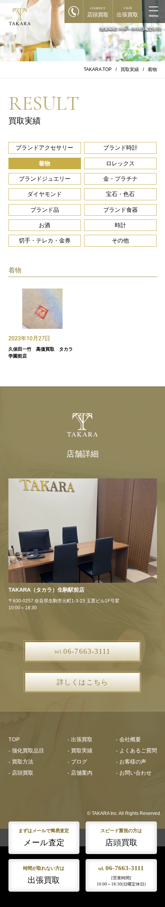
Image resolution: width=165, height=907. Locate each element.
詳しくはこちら (82, 682)
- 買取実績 (80, 751)
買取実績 (129, 69)
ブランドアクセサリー (44, 148)
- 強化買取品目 (26, 751)
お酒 (44, 225)
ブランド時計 (120, 148)
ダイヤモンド (44, 194)
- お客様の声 (131, 762)
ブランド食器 (120, 210)
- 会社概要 (128, 739)
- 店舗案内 (80, 773)
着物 (44, 163)
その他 (120, 240)
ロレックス (120, 163)
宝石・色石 (120, 194)
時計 (120, 225)
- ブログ (77, 762)
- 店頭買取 (20, 773)
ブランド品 (44, 210)
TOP (14, 739)
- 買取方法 (20, 762)
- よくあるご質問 (136, 751)
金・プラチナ (120, 179)
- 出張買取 (80, 739)
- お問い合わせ (134, 773)
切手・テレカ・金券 (45, 240)
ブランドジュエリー (45, 179)
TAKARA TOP (98, 69)
